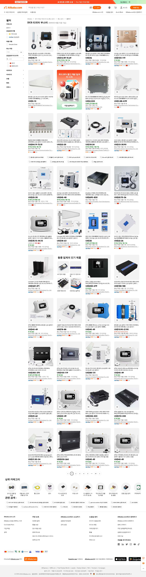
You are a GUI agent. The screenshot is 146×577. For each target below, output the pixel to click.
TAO (88, 568)
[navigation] (15, 246)
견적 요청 (64, 524)
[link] (143, 558)
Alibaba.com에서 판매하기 (126, 521)
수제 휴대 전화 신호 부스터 (126, 157)
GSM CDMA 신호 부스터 (119, 502)
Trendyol (94, 568)
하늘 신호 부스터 (98, 161)
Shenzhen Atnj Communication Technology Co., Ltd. (126, 63)
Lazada (73, 568)
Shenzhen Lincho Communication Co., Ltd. (40, 150)
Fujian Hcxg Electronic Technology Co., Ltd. (126, 105)
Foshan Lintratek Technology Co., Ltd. (68, 148)
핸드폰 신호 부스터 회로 (37, 157)
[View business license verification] (91, 574)
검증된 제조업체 (66, 521)
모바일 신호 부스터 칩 (58, 161)
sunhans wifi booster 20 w (30, 507)
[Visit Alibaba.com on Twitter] (127, 544)
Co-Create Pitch (9, 524)
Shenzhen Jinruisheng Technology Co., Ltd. (40, 203)
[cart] (115, 8)
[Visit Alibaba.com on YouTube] (134, 544)
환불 (90, 532)
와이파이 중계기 (117, 507)
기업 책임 (7, 528)
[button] (90, 7)
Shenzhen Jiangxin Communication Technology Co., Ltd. (69, 203)
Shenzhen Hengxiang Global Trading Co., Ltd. (98, 150)
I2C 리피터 (135, 502)
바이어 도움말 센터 (95, 521)
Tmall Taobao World (63, 568)
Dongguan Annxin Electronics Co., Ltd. (97, 62)
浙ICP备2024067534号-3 (123, 574)
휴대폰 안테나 (103, 507)
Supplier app (72, 559)
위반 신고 (92, 540)
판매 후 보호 (36, 532)
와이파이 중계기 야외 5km (78, 502)
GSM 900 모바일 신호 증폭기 (38, 161)
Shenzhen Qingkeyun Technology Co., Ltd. (69, 63)
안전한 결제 (36, 521)
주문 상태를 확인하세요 (125, 528)
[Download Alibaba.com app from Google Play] (135, 559)
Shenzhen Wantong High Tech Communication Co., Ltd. (126, 201)
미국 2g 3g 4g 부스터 (74, 157)
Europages (102, 568)
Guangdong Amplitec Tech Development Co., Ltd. (98, 201)
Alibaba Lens (15, 559)
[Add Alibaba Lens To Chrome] (30, 559)
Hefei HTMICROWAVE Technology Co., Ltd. (40, 105)
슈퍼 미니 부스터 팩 (91, 157)
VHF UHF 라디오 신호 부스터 (16, 502)
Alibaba (29, 19)
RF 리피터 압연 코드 (59, 502)
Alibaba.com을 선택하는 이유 (13, 521)
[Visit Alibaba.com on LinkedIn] (123, 544)
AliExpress (45, 568)
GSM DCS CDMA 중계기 (50, 507)
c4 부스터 (65, 507)
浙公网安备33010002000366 (105, 574)
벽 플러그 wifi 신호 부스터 (56, 157)
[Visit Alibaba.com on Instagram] (131, 544)
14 (95, 473)
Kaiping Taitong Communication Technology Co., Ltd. (40, 62)
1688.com (53, 568)
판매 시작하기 (122, 524)
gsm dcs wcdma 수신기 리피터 (99, 502)
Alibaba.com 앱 (90, 559)
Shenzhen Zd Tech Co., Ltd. (94, 107)
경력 (5, 532)
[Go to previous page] (68, 473)
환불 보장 (35, 524)
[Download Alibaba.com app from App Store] (121, 559)
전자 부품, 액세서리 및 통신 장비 (45, 19)
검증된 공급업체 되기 (124, 532)
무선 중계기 (91, 507)
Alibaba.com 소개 (9, 516)
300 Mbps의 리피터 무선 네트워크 (79, 161)
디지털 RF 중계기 (13, 507)
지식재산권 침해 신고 (95, 536)
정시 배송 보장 (36, 528)
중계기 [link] (69, 19)
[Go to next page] (99, 473)
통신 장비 (61, 19)
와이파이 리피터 (77, 507)
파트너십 (120, 536)
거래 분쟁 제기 (93, 528)
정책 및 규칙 (36, 540)
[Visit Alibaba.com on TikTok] (138, 544)
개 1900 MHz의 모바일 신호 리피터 (39, 502)
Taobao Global (81, 568)
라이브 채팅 (92, 524)
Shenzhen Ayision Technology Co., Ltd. (126, 148)
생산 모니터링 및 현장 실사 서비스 (42, 536)
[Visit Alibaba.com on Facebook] (119, 544)
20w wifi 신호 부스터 (107, 157)
